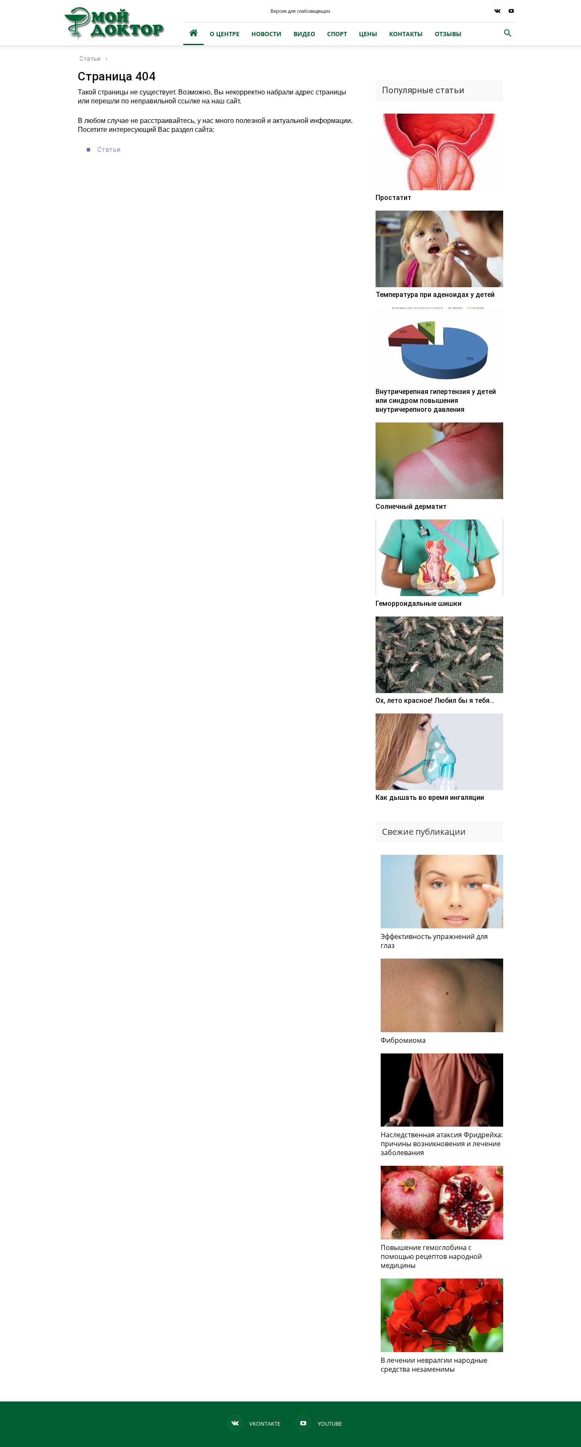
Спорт (337, 34)
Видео (304, 34)
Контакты (406, 34)
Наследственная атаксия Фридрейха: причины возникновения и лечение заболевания (442, 1143)
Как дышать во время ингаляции (430, 797)
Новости (266, 34)
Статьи (108, 150)
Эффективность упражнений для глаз (434, 941)
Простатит (393, 198)
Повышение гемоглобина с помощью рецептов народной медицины (431, 1256)
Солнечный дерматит (411, 506)
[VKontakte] (497, 11)
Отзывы (448, 34)
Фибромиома (403, 1040)
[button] (507, 34)
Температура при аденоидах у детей (435, 295)
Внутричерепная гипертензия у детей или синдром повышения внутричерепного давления (436, 401)
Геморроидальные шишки (418, 603)
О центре (224, 34)
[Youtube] (511, 11)
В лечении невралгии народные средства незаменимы (434, 1365)
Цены (368, 34)
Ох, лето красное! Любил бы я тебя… (435, 700)
